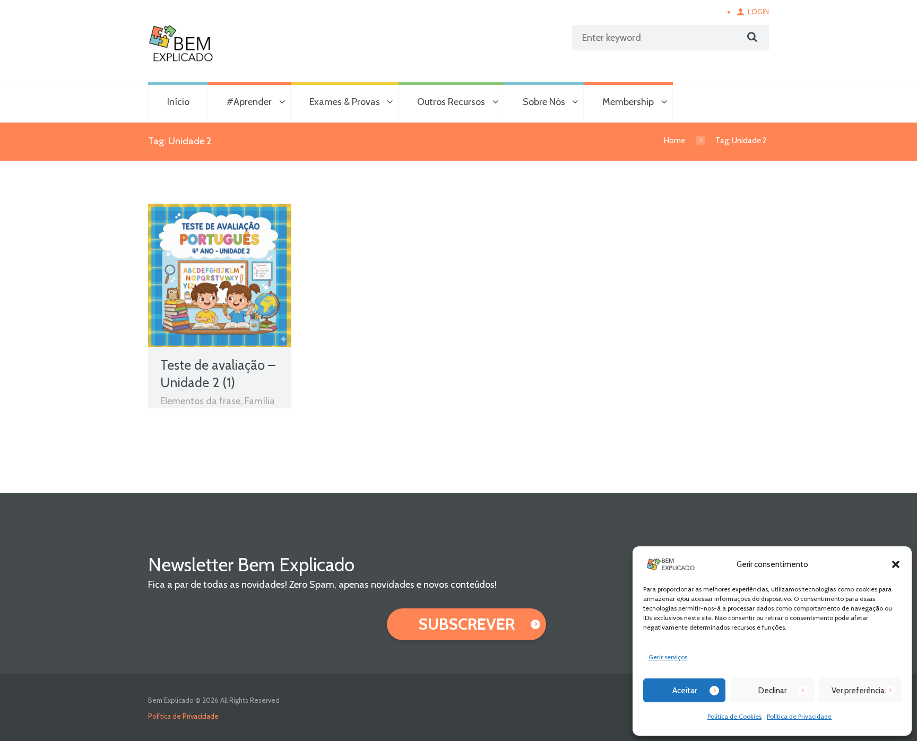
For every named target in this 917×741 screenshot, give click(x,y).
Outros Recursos (451, 102)
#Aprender (249, 102)
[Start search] (751, 37)
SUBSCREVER (467, 624)
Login (758, 11)
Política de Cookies (734, 716)
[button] (895, 564)
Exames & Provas (344, 102)
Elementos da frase (200, 401)
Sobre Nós (544, 102)
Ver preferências (860, 690)
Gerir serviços (667, 657)
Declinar (772, 690)
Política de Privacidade (799, 716)
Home (674, 140)
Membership (628, 102)
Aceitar (684, 690)
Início (178, 102)
